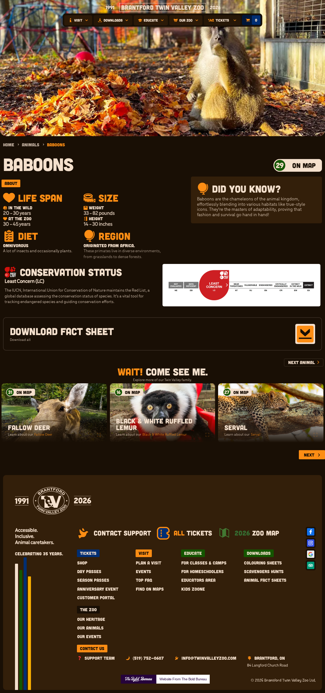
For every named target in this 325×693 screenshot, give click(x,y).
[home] (163, 7)
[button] (78, 20)
